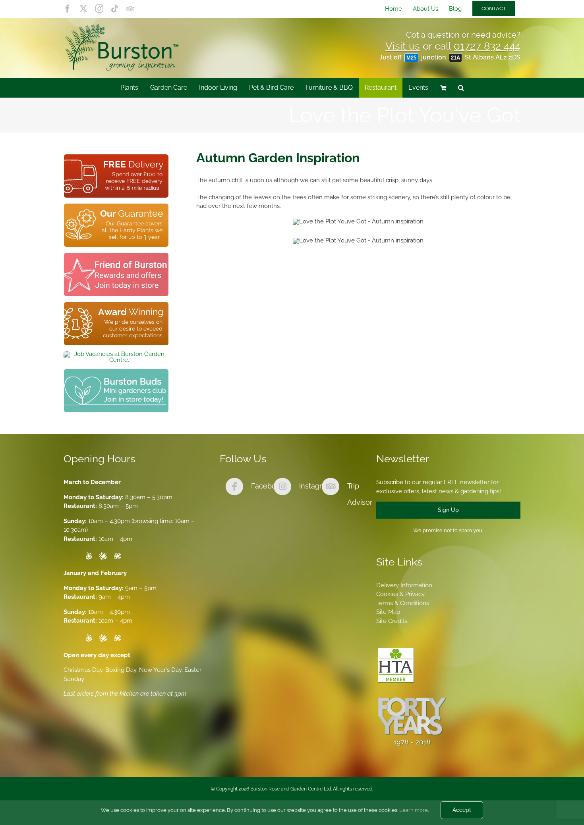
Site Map (388, 611)
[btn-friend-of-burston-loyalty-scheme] (116, 255)
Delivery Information (404, 585)
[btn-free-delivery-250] (116, 157)
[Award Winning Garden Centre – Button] (116, 304)
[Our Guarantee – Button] (116, 206)
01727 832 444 (487, 46)
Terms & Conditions (402, 603)
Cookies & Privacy (400, 594)
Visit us (402, 46)
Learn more (413, 810)
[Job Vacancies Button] (116, 354)
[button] (461, 88)
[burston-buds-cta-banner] (116, 371)
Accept (462, 810)
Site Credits (391, 621)
